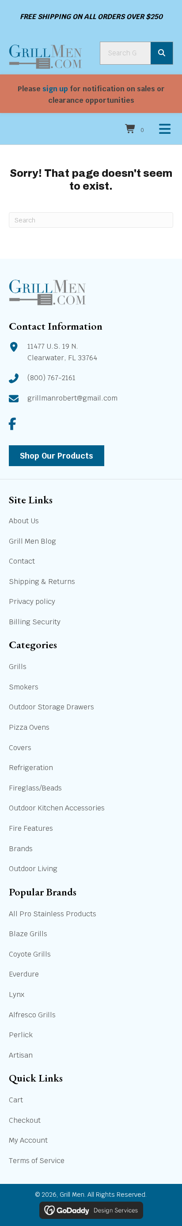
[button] (12, 424)
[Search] (162, 53)
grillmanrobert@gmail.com (72, 398)
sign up (55, 88)
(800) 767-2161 (51, 377)
